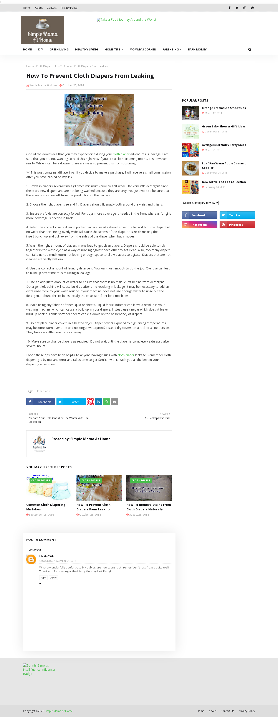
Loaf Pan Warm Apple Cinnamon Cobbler (225, 165)
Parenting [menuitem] (170, 49)
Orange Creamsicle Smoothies (224, 108)
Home (27, 8)
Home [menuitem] (27, 49)
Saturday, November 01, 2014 (59, 560)
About (39, 8)
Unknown (46, 556)
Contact (51, 8)
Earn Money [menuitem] (197, 49)
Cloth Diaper (44, 66)
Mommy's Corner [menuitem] (143, 49)
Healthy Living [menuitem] (86, 49)
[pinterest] (252, 8)
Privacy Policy (69, 8)
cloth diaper (121, 154)
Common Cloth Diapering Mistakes (45, 507)
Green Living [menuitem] (59, 49)
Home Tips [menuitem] (112, 49)
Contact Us (227, 711)
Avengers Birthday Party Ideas (224, 145)
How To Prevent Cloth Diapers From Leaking (93, 507)
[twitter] (237, 8)
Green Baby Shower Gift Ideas (224, 126)
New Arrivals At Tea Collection (224, 182)
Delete (53, 577)
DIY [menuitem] (40, 49)
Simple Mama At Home (43, 85)
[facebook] (229, 8)
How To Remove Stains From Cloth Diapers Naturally (148, 507)
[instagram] (244, 8)
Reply (43, 577)
